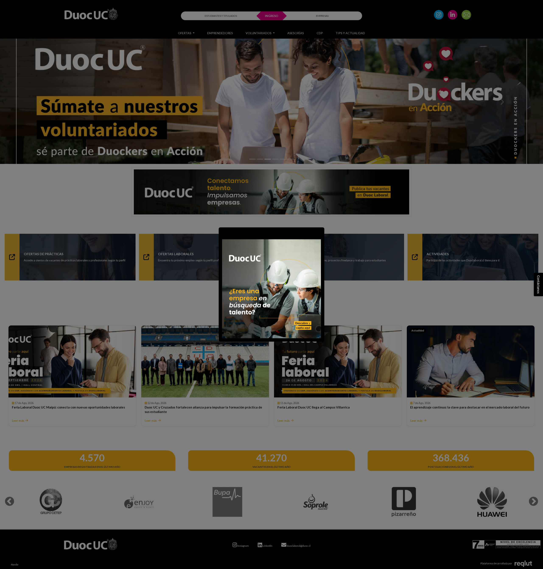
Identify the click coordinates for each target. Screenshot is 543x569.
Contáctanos (538, 284)
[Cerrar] (224, 233)
